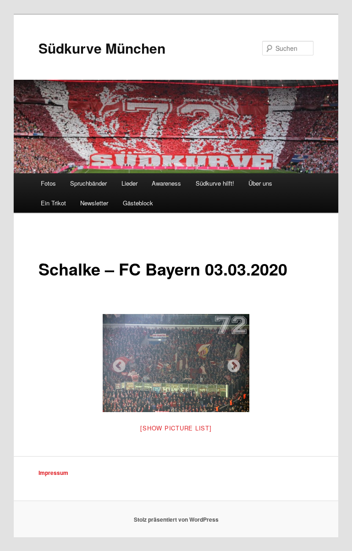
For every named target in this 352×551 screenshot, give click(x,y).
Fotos (48, 183)
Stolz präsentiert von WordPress (176, 519)
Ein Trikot (53, 202)
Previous (116, 363)
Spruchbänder (88, 183)
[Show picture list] (175, 428)
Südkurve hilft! (215, 183)
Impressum (53, 472)
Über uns (260, 183)
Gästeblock (138, 202)
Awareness (166, 183)
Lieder (129, 183)
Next (231, 363)
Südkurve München (101, 48)
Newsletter (94, 202)
